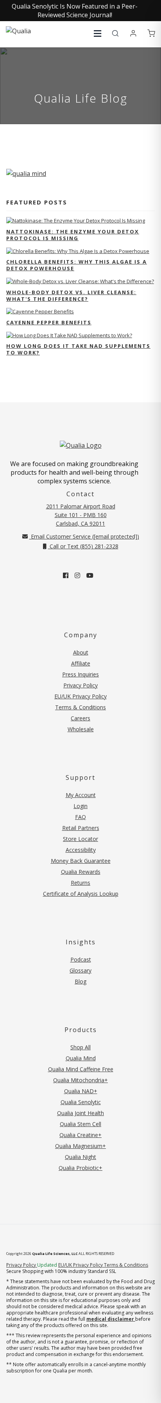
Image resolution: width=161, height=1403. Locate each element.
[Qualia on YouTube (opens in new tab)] (89, 575)
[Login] (133, 34)
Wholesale (81, 729)
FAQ (80, 817)
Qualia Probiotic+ (80, 1168)
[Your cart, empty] (151, 33)
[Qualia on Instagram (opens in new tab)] (77, 575)
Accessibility (81, 849)
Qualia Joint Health (80, 1113)
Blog (80, 981)
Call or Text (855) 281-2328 (83, 546)
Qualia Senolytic (81, 1102)
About (80, 652)
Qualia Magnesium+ (80, 1146)
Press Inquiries (80, 674)
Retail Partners (80, 828)
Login (80, 806)
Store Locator (80, 839)
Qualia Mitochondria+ (80, 1080)
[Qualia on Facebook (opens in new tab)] (65, 575)
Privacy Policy (80, 685)
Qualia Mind (81, 1058)
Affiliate (80, 663)
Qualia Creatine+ (80, 1135)
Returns (80, 882)
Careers (80, 718)
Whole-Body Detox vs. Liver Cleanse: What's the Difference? (71, 295)
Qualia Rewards (80, 871)
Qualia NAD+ (80, 1091)
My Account (81, 795)
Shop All (80, 1047)
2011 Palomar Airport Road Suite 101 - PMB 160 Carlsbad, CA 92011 (80, 515)
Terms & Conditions (80, 707)
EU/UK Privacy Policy (80, 696)
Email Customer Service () (84, 536)
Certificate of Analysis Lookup (80, 893)
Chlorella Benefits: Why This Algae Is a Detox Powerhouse (76, 265)
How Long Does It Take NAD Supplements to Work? (78, 349)
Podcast (80, 959)
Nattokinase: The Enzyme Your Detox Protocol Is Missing (72, 235)
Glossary (80, 970)
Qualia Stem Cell (80, 1124)
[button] (97, 33)
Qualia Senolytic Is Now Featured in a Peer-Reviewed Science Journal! (75, 10)
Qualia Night (80, 1157)
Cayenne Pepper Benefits (48, 322)
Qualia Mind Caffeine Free (80, 1069)
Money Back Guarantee (81, 860)
